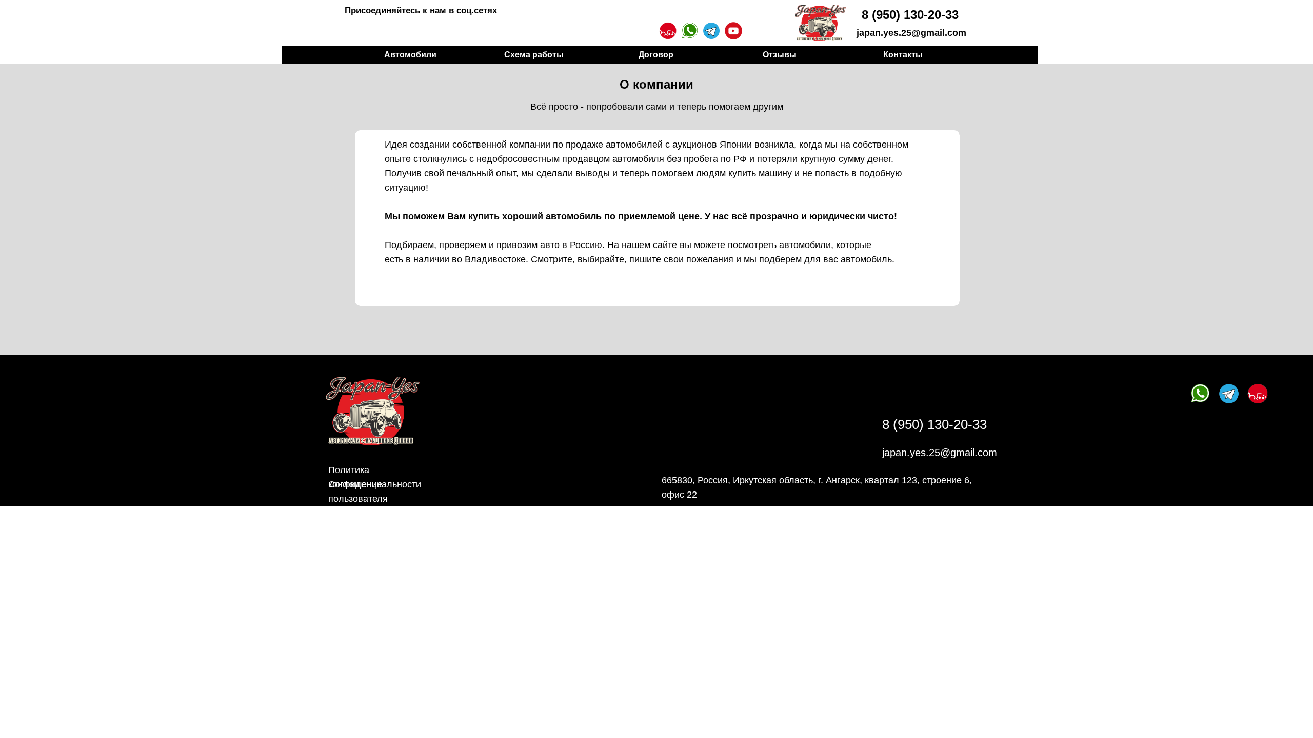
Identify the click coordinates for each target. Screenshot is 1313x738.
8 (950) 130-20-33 (910, 15)
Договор (656, 54)
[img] (820, 23)
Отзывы (780, 54)
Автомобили (410, 54)
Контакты (903, 54)
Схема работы (534, 54)
